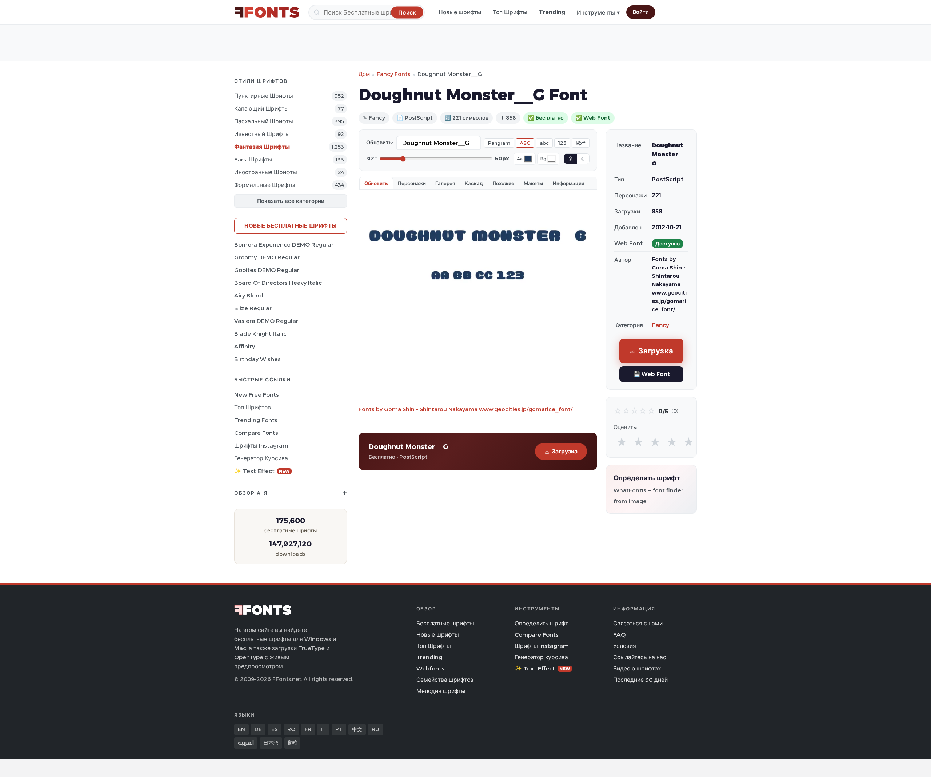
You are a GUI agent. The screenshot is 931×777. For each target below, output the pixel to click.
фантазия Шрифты (262, 146)
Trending (552, 12)
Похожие (503, 183)
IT (323, 729)
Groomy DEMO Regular (267, 257)
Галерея (445, 183)
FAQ (619, 634)
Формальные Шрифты (264, 184)
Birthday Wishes (257, 359)
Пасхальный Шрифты (263, 121)
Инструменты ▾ (598, 12)
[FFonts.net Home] (267, 12)
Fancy (660, 325)
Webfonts (430, 668)
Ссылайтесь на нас (639, 657)
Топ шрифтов (252, 407)
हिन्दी (292, 743)
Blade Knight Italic (260, 333)
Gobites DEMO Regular (266, 270)
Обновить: (379, 142)
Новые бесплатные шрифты (290, 225)
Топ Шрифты (510, 12)
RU (375, 729)
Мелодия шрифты (441, 691)
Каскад (474, 183)
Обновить (376, 183)
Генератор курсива (261, 458)
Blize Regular (253, 308)
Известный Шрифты (262, 134)
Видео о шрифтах (637, 668)
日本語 (271, 743)
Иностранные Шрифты (265, 172)
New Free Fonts (256, 394)
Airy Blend (248, 295)
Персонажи (412, 183)
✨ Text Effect (262, 471)
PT (339, 729)
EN (241, 729)
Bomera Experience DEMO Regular (283, 244)
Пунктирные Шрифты (263, 95)
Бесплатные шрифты (445, 623)
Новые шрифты (460, 12)
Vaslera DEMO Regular (266, 320)
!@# (581, 143)
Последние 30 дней (640, 679)
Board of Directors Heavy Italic (278, 282)
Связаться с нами (638, 623)
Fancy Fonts (394, 74)
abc (544, 143)
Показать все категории (290, 200)
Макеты (533, 183)
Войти (641, 12)
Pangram (499, 143)
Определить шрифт (541, 623)
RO (291, 729)
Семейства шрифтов (445, 679)
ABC (525, 143)
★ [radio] (621, 442)
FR (308, 729)
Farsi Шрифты (253, 159)
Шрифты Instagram (261, 445)
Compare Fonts (256, 432)
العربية (246, 743)
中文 (357, 729)
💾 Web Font (651, 374)
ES (274, 729)
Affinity (244, 346)
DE (258, 729)
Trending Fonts (255, 420)
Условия (624, 645)
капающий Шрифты (261, 108)
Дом (364, 74)
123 (562, 143)
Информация (568, 183)
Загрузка (565, 451)
